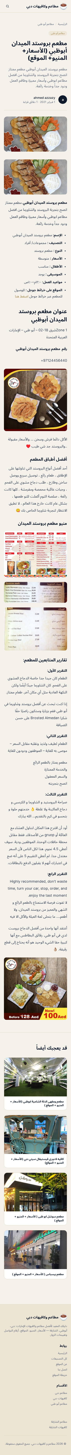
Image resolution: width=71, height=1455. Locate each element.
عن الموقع (61, 1364)
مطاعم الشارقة (59, 1421)
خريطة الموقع (59, 1374)
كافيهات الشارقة (58, 1427)
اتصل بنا (62, 1369)
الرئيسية (62, 24)
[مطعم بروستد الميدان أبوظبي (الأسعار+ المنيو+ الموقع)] (35, 176)
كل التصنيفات (59, 1358)
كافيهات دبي (60, 1398)
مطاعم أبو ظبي (46, 24)
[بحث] (7, 6)
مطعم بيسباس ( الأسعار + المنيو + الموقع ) (38, 1274)
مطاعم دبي (61, 1392)
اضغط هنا (22, 296)
